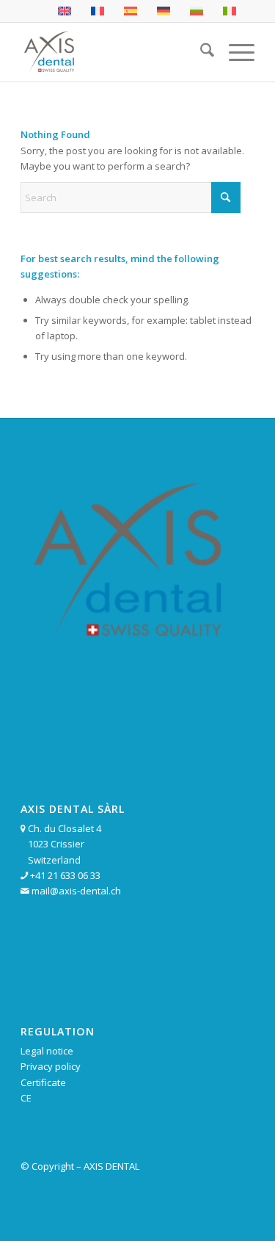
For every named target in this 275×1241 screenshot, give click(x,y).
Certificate (43, 1082)
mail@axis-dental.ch (76, 890)
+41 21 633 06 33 (65, 875)
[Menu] (234, 52)
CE (26, 1097)
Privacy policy (51, 1066)
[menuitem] (200, 52)
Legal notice (47, 1050)
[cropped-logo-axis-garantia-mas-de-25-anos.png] (114, 52)
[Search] (200, 52)
